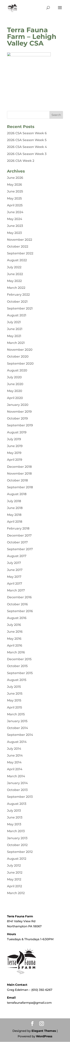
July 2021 (14, 322)
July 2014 (14, 748)
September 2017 (20, 549)
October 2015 (17, 666)
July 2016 (14, 625)
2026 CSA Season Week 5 (26, 140)
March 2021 (16, 343)
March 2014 (16, 776)
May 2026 (14, 184)
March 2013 (16, 831)
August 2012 (16, 858)
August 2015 (16, 680)
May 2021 (14, 336)
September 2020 (20, 363)
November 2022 (19, 239)
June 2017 (15, 570)
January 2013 (17, 838)
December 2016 (19, 597)
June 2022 (15, 274)
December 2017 (19, 535)
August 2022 (17, 260)
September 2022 (20, 253)
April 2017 (14, 583)
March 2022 (16, 288)
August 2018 (16, 494)
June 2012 (14, 872)
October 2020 (18, 356)
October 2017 (17, 542)
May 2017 (14, 577)
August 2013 (16, 804)
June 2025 (15, 191)
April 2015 (14, 707)
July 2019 (14, 439)
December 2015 (19, 659)
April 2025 (15, 205)
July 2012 (14, 865)
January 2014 (17, 783)
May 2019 (14, 453)
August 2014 (17, 742)
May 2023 (14, 233)
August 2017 (16, 556)
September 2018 (20, 487)
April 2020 (15, 398)
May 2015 (14, 700)
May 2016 (14, 638)
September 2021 (20, 308)
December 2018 (19, 467)
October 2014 (17, 728)
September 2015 (20, 673)
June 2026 (15, 178)
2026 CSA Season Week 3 (26, 154)
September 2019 (20, 425)
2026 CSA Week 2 (20, 161)
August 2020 (17, 370)
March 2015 (16, 714)
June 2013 (14, 817)
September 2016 (20, 611)
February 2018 (18, 528)
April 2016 (14, 645)
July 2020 (14, 377)
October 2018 (17, 480)
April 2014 (14, 769)
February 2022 (18, 294)
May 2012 (14, 879)
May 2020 (14, 391)
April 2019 (14, 460)
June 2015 (14, 693)
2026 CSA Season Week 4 (27, 147)
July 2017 (14, 563)
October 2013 (17, 790)
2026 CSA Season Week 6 (27, 133)
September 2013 (20, 797)
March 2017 (16, 590)
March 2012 (16, 893)
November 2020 (19, 350)
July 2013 (14, 810)
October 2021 (17, 301)
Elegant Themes (44, 1031)
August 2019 (16, 432)
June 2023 (15, 226)
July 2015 (14, 687)
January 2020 (17, 405)
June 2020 (15, 384)
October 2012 (17, 845)
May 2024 (14, 219)
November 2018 (19, 473)
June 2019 (15, 446)
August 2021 (16, 315)
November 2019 (19, 411)
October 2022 (17, 246)
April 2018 (14, 521)
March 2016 (16, 652)
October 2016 (17, 604)
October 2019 (17, 418)
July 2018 (14, 501)
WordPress (44, 1036)
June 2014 (15, 755)
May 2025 (14, 198)
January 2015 (17, 721)
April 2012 (14, 886)
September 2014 (20, 735)
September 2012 (20, 852)
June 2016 (15, 631)
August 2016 (16, 618)
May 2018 (14, 515)
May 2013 (14, 824)
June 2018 (15, 508)
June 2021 (14, 329)
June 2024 (15, 212)
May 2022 (14, 281)
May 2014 (14, 762)
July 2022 (14, 267)
